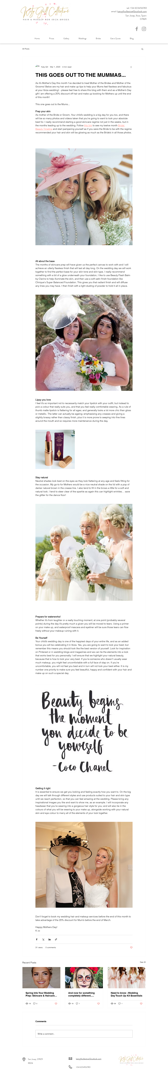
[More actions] (131, 66)
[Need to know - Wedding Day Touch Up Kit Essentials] (127, 977)
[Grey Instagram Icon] (144, 29)
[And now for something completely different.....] (84, 977)
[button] (142, 49)
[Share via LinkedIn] (49, 939)
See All (143, 962)
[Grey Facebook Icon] (137, 29)
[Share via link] (56, 939)
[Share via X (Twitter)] (43, 939)
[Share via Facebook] (36, 939)
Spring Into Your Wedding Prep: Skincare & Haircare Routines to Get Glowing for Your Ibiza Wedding (41, 994)
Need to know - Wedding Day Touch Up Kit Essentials (126, 994)
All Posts (25, 49)
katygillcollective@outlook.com (132, 11)
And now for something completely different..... (81, 994)
